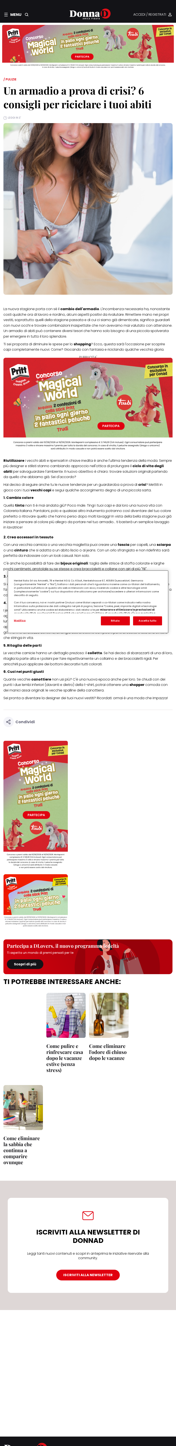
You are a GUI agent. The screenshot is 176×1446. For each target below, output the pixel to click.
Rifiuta (115, 620)
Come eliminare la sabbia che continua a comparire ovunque (21, 1150)
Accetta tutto (147, 620)
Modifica (20, 620)
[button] (12, 14)
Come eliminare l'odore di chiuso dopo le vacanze (108, 1052)
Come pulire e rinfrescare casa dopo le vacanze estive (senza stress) (64, 1058)
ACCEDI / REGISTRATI (149, 14)
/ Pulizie (9, 79)
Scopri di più (25, 964)
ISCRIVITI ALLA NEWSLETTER (88, 1274)
